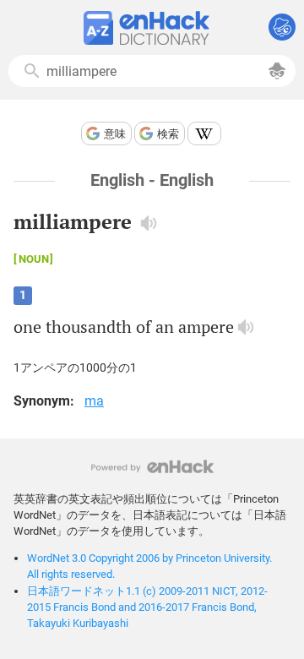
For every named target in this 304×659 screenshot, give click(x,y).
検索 (168, 134)
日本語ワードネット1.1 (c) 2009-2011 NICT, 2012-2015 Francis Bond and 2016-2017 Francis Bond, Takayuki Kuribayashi (147, 607)
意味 (115, 134)
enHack (152, 467)
